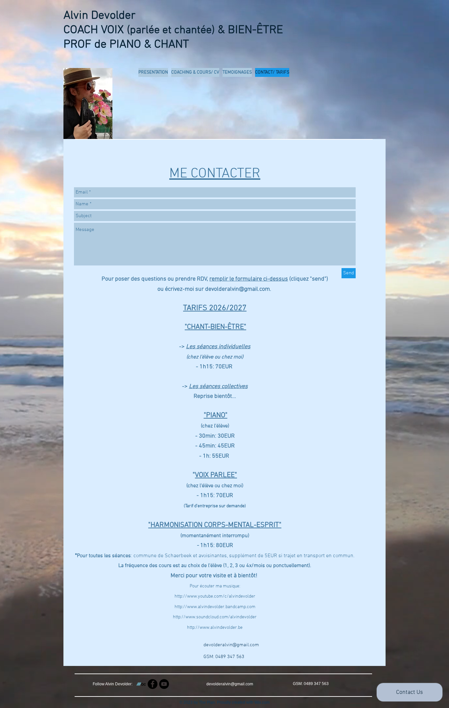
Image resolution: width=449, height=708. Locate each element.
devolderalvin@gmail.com (231, 645)
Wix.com (262, 702)
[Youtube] (164, 684)
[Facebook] (152, 684)
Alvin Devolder (99, 16)
